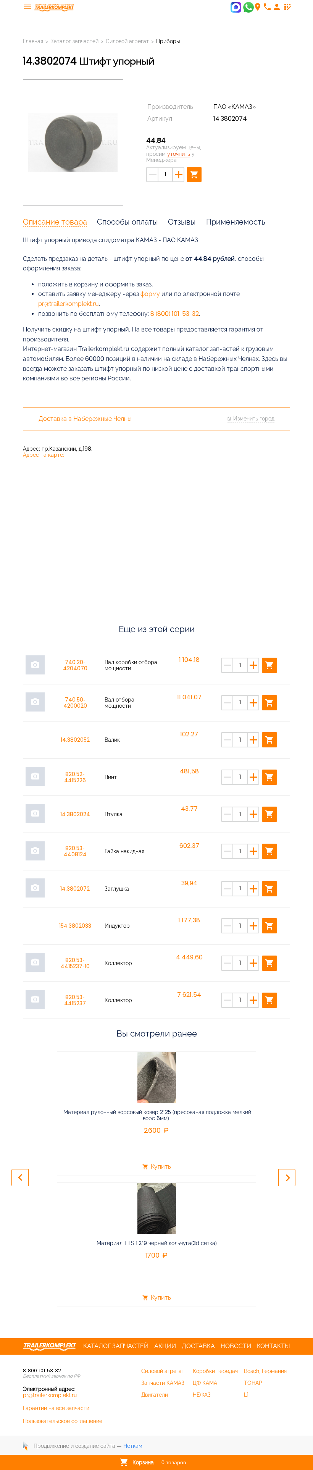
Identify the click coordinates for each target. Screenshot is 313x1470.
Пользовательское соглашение (62, 1421)
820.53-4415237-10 (75, 963)
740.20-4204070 (75, 665)
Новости (236, 1346)
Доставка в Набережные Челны (85, 419)
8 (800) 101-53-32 (174, 313)
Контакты (273, 1346)
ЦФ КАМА (205, 1383)
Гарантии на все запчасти (56, 1408)
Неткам (132, 1446)
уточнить (178, 154)
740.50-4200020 (75, 703)
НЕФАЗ (202, 1395)
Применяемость (235, 221)
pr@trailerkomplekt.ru (68, 303)
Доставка (198, 1346)
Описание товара (55, 221)
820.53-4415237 (75, 1000)
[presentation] (20, 1177)
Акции (165, 1346)
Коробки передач (215, 1371)
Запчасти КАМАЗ (162, 1383)
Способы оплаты (127, 221)
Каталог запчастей (74, 41)
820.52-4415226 (75, 777)
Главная (33, 41)
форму (150, 294)
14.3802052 (75, 740)
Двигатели (154, 1395)
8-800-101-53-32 (42, 1370)
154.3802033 (75, 926)
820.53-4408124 (75, 851)
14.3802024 (75, 814)
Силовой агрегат (127, 41)
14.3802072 (75, 889)
